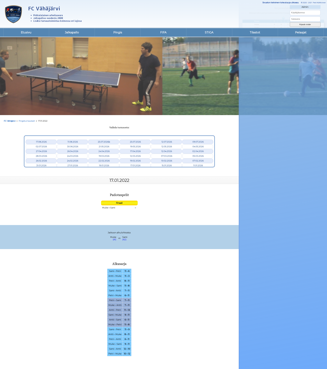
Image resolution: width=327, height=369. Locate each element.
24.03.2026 (72, 156)
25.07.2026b (104, 142)
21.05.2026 (104, 146)
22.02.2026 (104, 161)
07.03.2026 (166, 156)
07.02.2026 (198, 161)
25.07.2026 (135, 142)
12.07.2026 (166, 142)
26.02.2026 (41, 161)
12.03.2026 (135, 156)
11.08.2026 (73, 142)
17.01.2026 (135, 165)
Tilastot (255, 32)
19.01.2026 (104, 165)
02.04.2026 (198, 151)
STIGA (209, 32)
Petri (118, 271)
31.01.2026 (41, 165)
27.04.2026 (41, 151)
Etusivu (26, 32)
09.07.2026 (198, 142)
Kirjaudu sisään (305, 24)
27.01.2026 (72, 165)
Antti (110, 276)
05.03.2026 (198, 156)
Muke (105, 207)
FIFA (163, 32)
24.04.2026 (104, 151)
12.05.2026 (166, 146)
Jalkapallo (72, 32)
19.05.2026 (135, 146)
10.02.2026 (166, 161)
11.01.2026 (198, 165)
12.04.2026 (166, 151)
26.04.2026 (72, 151)
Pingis (117, 32)
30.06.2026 (72, 146)
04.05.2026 (198, 146)
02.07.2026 (41, 146)
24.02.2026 (72, 161)
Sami (112, 207)
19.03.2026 (104, 156)
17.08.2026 (41, 142)
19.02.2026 (135, 161)
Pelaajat (301, 32)
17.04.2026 (135, 151)
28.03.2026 (41, 156)
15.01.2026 (167, 165)
